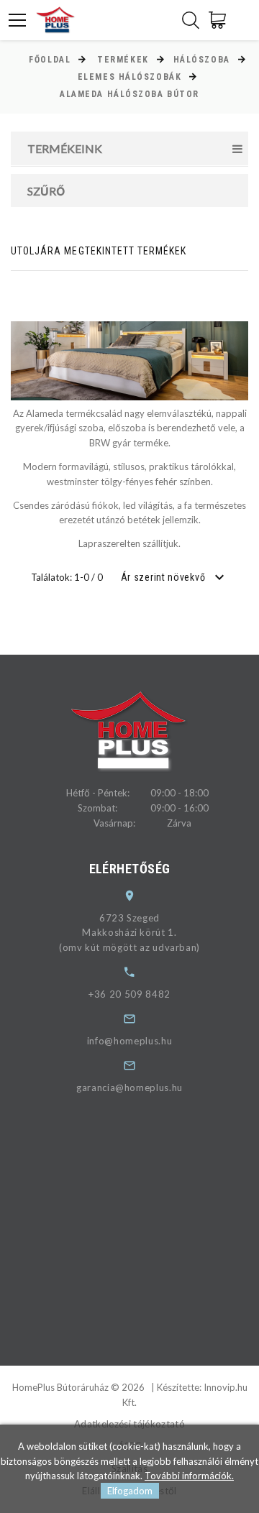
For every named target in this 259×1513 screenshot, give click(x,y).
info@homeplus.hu (129, 1041)
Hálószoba (201, 60)
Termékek (122, 60)
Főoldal (50, 60)
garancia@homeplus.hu (129, 1087)
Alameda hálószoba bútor (129, 94)
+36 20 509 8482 (129, 994)
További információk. (189, 1475)
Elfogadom (130, 1490)
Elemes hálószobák (130, 77)
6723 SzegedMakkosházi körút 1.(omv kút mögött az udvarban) (129, 933)
